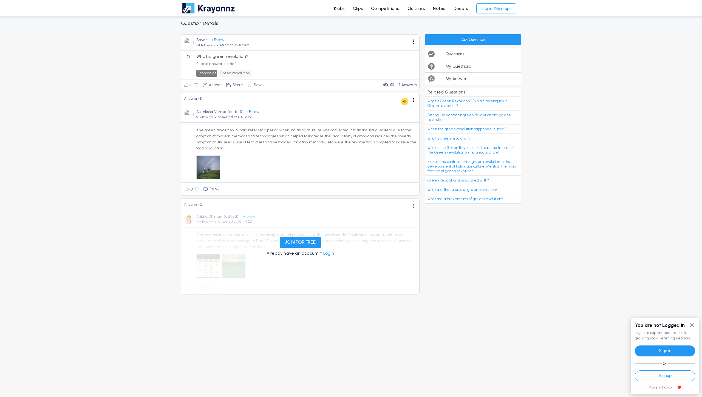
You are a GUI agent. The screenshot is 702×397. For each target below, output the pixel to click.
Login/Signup (496, 8)
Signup (665, 375)
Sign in (665, 350)
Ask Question (473, 39)
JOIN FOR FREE (300, 242)
